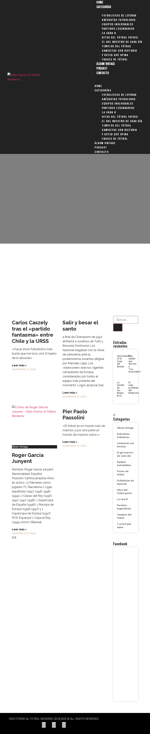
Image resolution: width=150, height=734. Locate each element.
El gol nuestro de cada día (122, 42)
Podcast (101, 68)
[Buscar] (117, 327)
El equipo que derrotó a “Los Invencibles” (134, 364)
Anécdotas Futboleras (119, 20)
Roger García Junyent (28, 458)
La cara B (109, 33)
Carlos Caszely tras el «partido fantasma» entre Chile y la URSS (32, 332)
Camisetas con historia (119, 50)
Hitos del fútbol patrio (120, 37)
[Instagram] (64, 724)
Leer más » (19, 365)
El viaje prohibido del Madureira (133, 387)
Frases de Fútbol (115, 59)
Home (98, 86)
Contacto (102, 73)
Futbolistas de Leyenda (119, 15)
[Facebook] (43, 724)
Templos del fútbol (117, 46)
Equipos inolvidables (117, 24)
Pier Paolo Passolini (75, 415)
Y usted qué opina (115, 55)
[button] (114, 77)
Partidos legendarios (118, 28)
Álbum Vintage (105, 64)
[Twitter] (54, 724)
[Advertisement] (75, 278)
